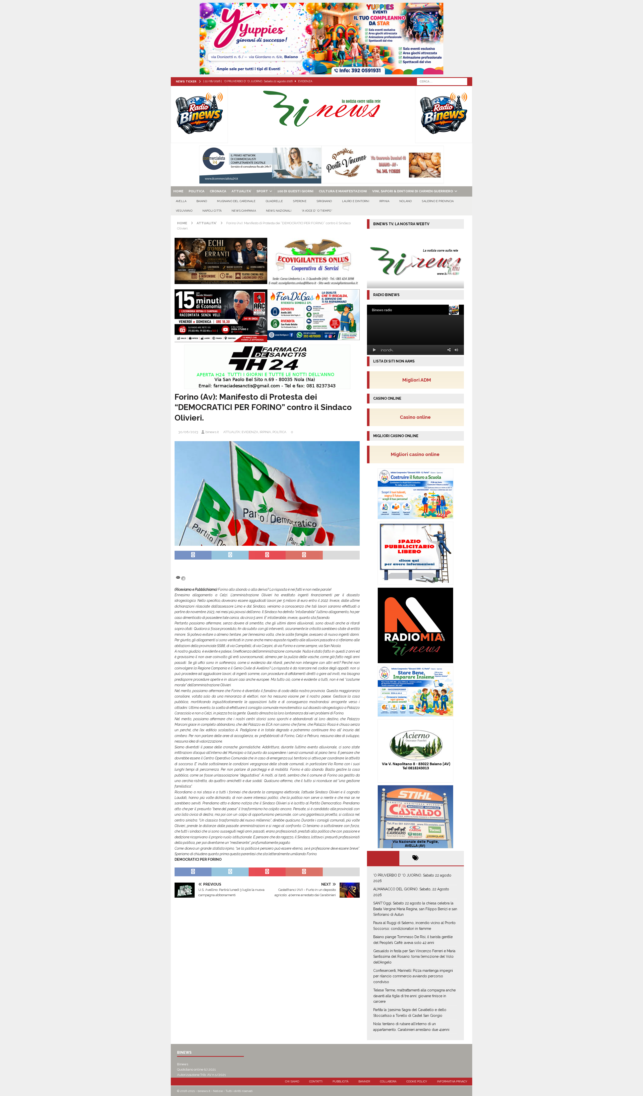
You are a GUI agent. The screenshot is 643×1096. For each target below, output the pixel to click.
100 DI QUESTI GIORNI (295, 191)
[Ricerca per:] (442, 81)
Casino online (417, 417)
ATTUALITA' (231, 432)
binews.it (212, 432)
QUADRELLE (274, 201)
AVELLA (181, 201)
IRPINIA (384, 201)
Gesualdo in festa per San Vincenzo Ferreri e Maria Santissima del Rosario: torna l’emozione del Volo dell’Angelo (414, 956)
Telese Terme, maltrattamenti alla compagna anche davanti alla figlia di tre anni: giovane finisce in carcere (414, 995)
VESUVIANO (184, 210)
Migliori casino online (417, 454)
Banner (364, 1081)
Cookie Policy (416, 1081)
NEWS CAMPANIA (244, 210)
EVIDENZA (250, 432)
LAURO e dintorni (355, 201)
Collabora (388, 1081)
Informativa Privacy (452, 1081)
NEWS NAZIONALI (279, 210)
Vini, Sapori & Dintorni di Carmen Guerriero (412, 191)
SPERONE (299, 201)
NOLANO (405, 201)
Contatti (316, 1081)
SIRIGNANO (324, 201)
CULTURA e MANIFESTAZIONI (343, 191)
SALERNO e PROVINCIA (438, 201)
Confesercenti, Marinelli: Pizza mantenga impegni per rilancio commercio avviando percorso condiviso (413, 976)
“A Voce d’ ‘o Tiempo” (317, 210)
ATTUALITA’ (241, 191)
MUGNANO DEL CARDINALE (236, 201)
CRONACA (218, 191)
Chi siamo (292, 1081)
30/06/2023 (188, 432)
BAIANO (201, 201)
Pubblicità (340, 1081)
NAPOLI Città (212, 210)
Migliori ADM (416, 380)
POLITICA (196, 191)
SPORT (262, 191)
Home (178, 191)
